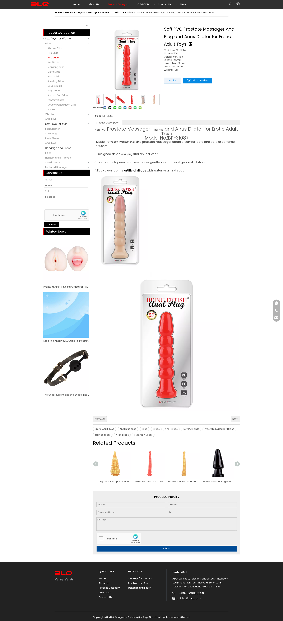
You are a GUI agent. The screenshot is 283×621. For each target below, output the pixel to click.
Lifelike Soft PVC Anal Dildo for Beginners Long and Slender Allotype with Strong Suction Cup (184, 481)
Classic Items (52, 162)
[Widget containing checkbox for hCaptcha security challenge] (66, 215)
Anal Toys (50, 119)
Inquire (172, 80)
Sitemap (185, 617)
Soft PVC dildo (191, 429)
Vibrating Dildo (55, 67)
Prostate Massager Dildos (219, 429)
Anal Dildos (171, 429)
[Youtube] (61, 579)
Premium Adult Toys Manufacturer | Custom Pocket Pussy (66, 286)
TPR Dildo (52, 53)
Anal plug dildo (128, 429)
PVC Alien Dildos (143, 435)
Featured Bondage (56, 167)
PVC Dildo (53, 57)
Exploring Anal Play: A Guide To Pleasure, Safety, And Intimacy (66, 341)
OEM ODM (104, 592)
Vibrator (50, 114)
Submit (52, 224)
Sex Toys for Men (56, 124)
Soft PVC (100, 129)
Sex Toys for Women (58, 38)
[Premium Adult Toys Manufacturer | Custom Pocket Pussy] (66, 261)
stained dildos (103, 435)
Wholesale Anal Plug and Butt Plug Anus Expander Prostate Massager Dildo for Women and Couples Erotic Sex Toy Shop (218, 481)
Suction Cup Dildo (57, 95)
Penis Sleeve (52, 138)
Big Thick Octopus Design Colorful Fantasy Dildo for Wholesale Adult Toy (115, 481)
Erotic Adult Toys (104, 429)
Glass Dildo (53, 71)
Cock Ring (51, 133)
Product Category (109, 588)
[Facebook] (56, 579)
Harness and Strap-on (58, 157)
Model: (99, 116)
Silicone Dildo (54, 48)
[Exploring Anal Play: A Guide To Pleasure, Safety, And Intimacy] (66, 315)
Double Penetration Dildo (61, 104)
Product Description (107, 122)
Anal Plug (158, 129)
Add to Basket (200, 80)
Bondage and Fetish (58, 148)
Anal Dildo (53, 62)
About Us (104, 583)
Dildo (48, 43)
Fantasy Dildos (55, 100)
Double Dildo (54, 86)
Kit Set (48, 153)
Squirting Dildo (55, 81)
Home (102, 578)
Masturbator (52, 129)
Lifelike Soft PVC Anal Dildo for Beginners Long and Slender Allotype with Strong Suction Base (149, 481)
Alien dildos (122, 435)
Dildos (156, 429)
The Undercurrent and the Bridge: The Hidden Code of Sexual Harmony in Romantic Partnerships (66, 395)
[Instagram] (66, 579)
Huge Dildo (53, 90)
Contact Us (105, 597)
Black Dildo (53, 76)
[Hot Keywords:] (230, 4)
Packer (51, 109)
